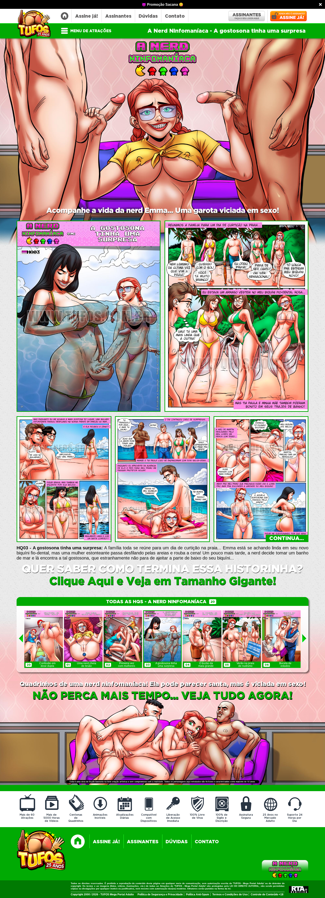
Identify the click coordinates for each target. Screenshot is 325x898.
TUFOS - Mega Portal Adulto (36, 23)
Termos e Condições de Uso (230, 894)
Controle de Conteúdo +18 (267, 894)
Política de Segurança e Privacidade (160, 894)
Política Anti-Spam (197, 894)
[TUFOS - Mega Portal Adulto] (41, 851)
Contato (175, 16)
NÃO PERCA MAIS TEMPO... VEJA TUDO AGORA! (162, 695)
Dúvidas (148, 16)
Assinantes (118, 16)
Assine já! (86, 16)
